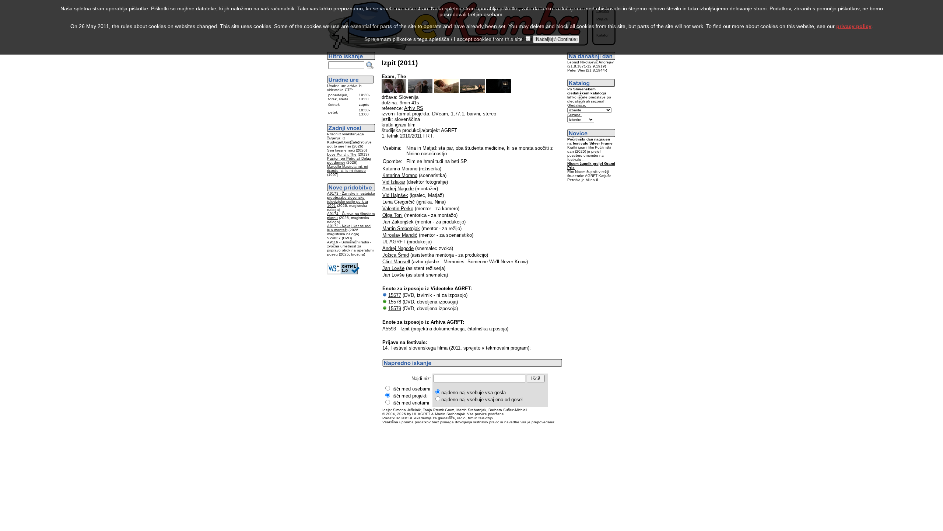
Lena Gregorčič (398, 202)
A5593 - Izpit (396, 329)
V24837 (334, 238)
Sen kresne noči (341, 150)
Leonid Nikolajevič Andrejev (590, 62)
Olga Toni (392, 215)
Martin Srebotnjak (401, 228)
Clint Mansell (396, 261)
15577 (394, 295)
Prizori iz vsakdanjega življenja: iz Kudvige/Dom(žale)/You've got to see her (349, 140)
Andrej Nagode (398, 188)
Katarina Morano (399, 168)
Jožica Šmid (395, 255)
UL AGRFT (394, 241)
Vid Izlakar (393, 182)
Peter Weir (576, 70)
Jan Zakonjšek (398, 222)
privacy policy (854, 26)
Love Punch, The (342, 154)
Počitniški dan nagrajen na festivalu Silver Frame (590, 141)
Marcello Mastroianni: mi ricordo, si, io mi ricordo (347, 168)
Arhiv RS (413, 108)
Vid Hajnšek (395, 195)
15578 (394, 302)
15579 (394, 308)
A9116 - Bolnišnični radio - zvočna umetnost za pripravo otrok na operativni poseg (350, 248)
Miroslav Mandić (399, 235)
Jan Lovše (393, 268)
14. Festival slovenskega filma (415, 348)
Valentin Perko (397, 208)
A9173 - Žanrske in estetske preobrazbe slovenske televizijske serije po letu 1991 (351, 199)
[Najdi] (370, 65)
